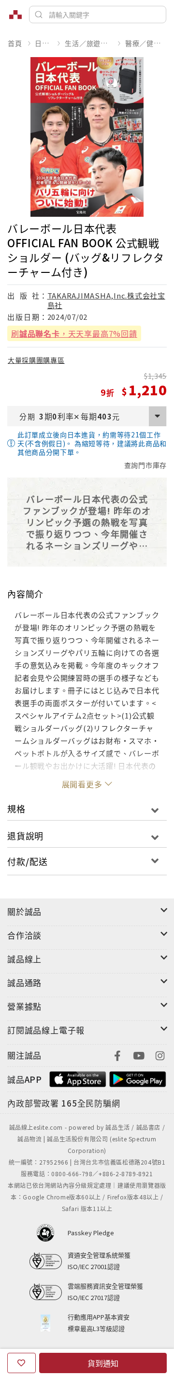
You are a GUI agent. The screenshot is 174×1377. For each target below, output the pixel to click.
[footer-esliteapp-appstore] (78, 1078)
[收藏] (21, 1363)
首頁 (15, 43)
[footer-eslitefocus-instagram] (160, 1054)
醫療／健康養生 (145, 43)
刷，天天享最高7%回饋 (74, 333)
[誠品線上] (15, 14)
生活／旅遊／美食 (88, 43)
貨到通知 (102, 1363)
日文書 (43, 43)
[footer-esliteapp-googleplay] (138, 1078)
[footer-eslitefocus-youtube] (138, 1054)
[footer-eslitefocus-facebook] (117, 1054)
